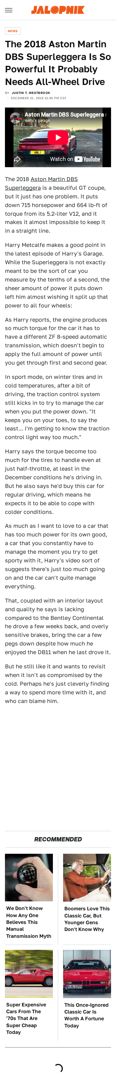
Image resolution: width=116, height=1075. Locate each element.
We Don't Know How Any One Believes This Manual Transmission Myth (28, 922)
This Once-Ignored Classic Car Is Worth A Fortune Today (86, 1015)
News (13, 31)
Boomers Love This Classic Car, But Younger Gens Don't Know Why (87, 919)
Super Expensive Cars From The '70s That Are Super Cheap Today (26, 1018)
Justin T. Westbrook (31, 93)
